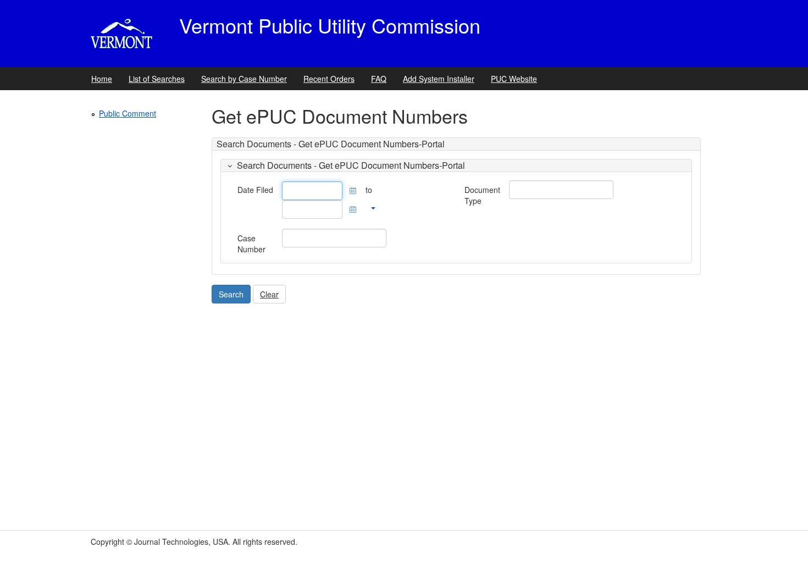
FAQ (378, 78)
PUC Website (514, 78)
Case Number (251, 244)
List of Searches (157, 78)
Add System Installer (438, 78)
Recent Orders (329, 78)
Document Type (482, 195)
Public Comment (127, 113)
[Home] (124, 33)
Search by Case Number (244, 78)
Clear (269, 294)
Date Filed (255, 189)
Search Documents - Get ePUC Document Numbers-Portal (351, 165)
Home (101, 78)
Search (231, 294)
